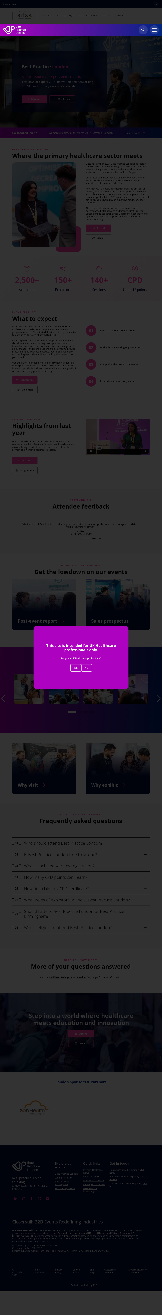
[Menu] (154, 29)
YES (76, 667)
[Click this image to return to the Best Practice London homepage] (14, 30)
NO (86, 667)
